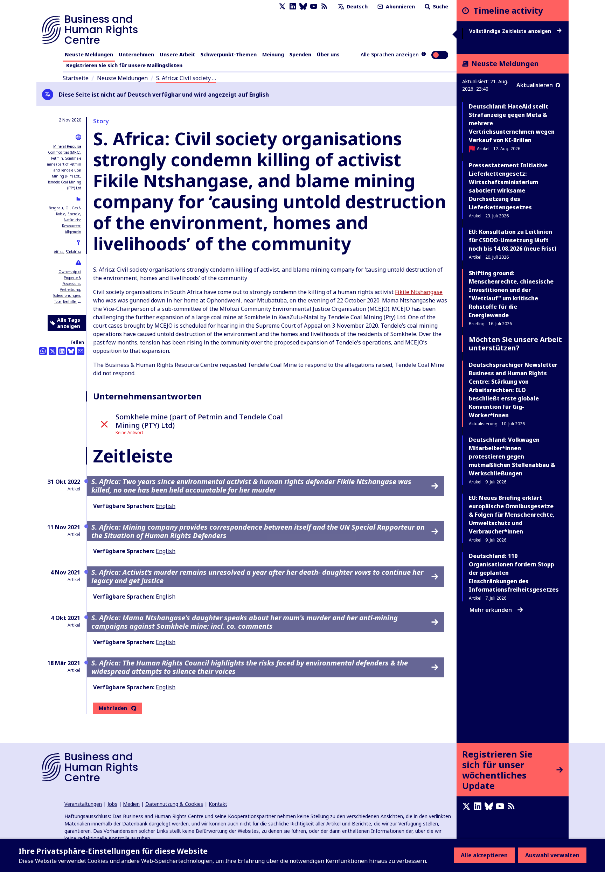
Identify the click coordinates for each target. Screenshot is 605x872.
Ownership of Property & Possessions (69, 277)
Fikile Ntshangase (419, 292)
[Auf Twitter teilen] (52, 351)
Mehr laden (113, 708)
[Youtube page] (314, 6)
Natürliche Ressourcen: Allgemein (71, 225)
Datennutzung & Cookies (174, 804)
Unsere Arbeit (177, 54)
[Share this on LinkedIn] (62, 351)
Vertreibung (70, 289)
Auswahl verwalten (552, 855)
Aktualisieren (534, 85)
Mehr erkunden (491, 610)
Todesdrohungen (66, 295)
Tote (57, 301)
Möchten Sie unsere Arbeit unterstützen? (515, 344)
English (165, 506)
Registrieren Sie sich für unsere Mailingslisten (124, 65)
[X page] (282, 6)
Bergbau (56, 207)
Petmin (57, 158)
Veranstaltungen (83, 804)
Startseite (76, 78)
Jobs (112, 804)
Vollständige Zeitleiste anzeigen (510, 31)
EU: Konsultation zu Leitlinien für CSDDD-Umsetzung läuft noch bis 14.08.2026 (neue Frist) (512, 240)
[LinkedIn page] (292, 6)
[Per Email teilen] (80, 351)
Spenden (300, 54)
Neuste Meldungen (89, 54)
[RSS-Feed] (324, 6)
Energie (74, 213)
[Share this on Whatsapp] (43, 351)
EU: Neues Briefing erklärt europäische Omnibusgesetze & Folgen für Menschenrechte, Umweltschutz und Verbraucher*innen (512, 514)
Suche (440, 6)
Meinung (273, 54)
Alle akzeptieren (484, 855)
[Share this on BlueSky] (71, 351)
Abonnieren (399, 6)
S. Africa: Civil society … (186, 78)
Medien (131, 804)
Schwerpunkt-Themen (229, 54)
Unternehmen (136, 54)
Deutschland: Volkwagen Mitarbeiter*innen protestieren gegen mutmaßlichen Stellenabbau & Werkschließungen (512, 456)
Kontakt (218, 804)
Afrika (58, 251)
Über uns (328, 54)
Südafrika (73, 251)
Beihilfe (69, 301)
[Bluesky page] (303, 6)
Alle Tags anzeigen (68, 322)
